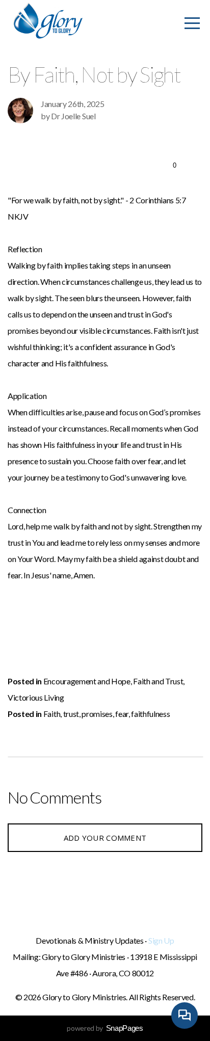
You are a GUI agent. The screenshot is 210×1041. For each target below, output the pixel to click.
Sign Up (161, 940)
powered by (105, 1028)
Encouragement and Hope (86, 681)
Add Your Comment (105, 838)
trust (71, 713)
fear (121, 713)
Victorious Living (36, 697)
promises (97, 713)
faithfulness (150, 713)
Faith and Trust (158, 681)
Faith (51, 713)
